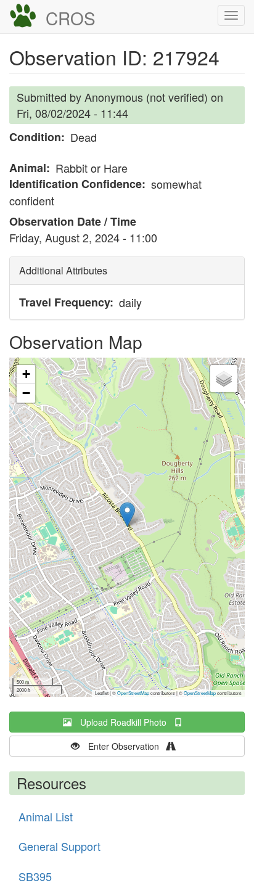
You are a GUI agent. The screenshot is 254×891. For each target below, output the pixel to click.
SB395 (35, 876)
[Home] (23, 16)
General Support (59, 846)
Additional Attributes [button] (63, 270)
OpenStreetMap (133, 692)
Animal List (45, 816)
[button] (127, 514)
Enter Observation (127, 746)
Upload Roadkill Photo (127, 722)
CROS (71, 18)
